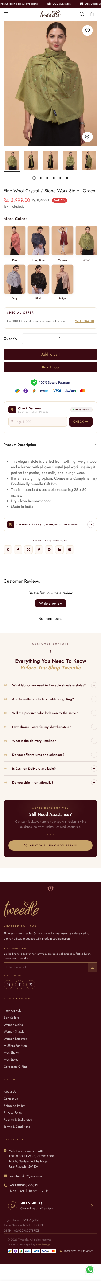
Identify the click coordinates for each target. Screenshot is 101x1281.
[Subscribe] (92, 967)
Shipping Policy (14, 1105)
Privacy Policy (13, 1112)
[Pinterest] (39, 549)
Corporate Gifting (16, 1066)
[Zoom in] (87, 137)
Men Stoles (11, 1059)
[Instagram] (8, 984)
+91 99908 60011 (24, 1185)
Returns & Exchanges (18, 1119)
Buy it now (50, 367)
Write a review (50, 603)
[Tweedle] (50, 14)
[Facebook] (18, 549)
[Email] (70, 549)
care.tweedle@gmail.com (26, 1176)
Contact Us (11, 1098)
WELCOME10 (84, 321)
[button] (92, 14)
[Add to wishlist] (87, 30)
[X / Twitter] (28, 549)
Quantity (10, 338)
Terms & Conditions (17, 1126)
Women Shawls (14, 1031)
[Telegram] (49, 549)
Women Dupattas (15, 1038)
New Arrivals (12, 1010)
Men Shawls (11, 1052)
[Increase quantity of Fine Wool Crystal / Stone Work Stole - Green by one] (91, 339)
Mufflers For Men (15, 1045)
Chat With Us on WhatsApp (53, 845)
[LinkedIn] (59, 549)
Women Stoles (13, 1024)
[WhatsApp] (8, 549)
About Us (10, 1091)
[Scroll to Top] (92, 1256)
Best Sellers (11, 1017)
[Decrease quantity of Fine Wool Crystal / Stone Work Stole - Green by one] (27, 339)
